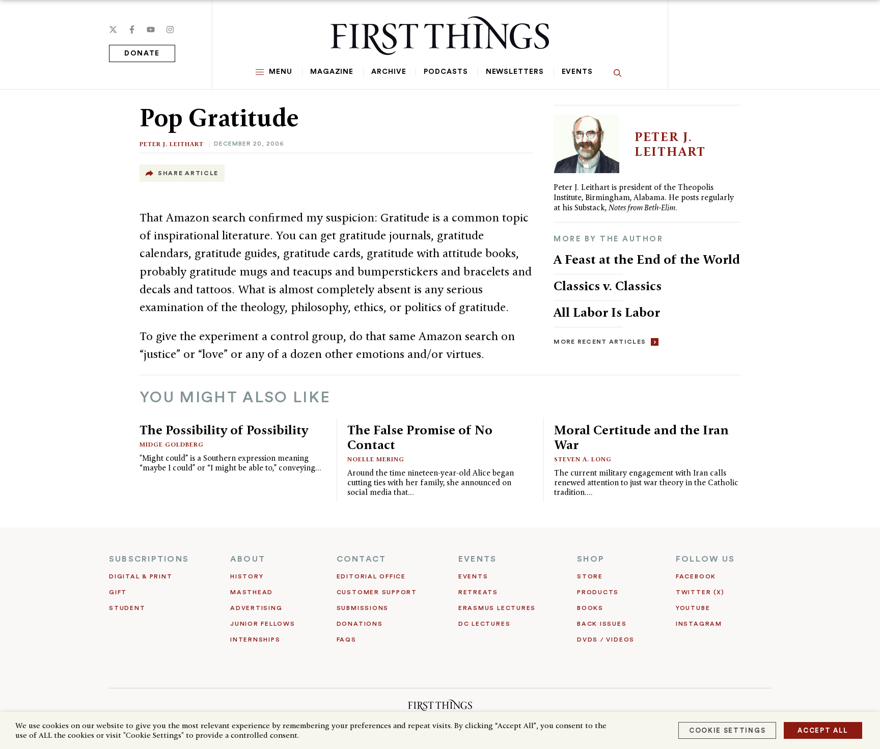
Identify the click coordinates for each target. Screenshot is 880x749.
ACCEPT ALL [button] (823, 730)
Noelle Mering (375, 459)
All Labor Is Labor (607, 312)
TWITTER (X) (700, 592)
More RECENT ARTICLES (600, 342)
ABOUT (247, 559)
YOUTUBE (693, 608)
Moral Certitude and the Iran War (641, 437)
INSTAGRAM (699, 624)
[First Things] (440, 35)
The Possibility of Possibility (224, 430)
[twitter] (113, 29)
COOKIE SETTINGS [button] (727, 730)
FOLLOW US (705, 559)
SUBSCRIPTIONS (149, 559)
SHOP (590, 559)
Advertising (256, 608)
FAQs (346, 639)
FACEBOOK (696, 576)
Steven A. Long (583, 459)
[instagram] (170, 29)
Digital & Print (141, 576)
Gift (118, 592)
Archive (388, 71)
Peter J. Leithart (172, 144)
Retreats (478, 592)
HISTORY (246, 576)
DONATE (142, 53)
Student (127, 608)
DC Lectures (484, 624)
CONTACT (362, 559)
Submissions (363, 608)
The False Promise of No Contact (419, 437)
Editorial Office (371, 576)
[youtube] (151, 29)
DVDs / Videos (606, 639)
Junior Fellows (262, 624)
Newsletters (515, 71)
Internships (255, 639)
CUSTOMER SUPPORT (377, 592)
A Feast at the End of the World (647, 259)
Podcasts (446, 71)
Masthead (251, 592)
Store (590, 576)
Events (577, 71)
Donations (360, 624)
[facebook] (131, 29)
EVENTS (477, 559)
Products (598, 592)
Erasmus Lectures (497, 608)
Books (590, 608)
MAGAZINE (331, 71)
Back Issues (601, 624)
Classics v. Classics (608, 286)
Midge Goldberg (172, 444)
